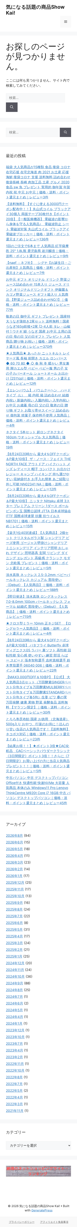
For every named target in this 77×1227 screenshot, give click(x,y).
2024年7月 (14, 997)
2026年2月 (14, 869)
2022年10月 (15, 1070)
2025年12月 (15, 883)
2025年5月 (14, 930)
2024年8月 (14, 990)
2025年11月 (15, 889)
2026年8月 (14, 836)
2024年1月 (14, 1023)
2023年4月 (14, 1050)
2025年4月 (14, 936)
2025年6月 (14, 923)
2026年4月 (14, 856)
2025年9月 (14, 903)
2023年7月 (14, 1044)
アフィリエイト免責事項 (54, 1221)
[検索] (12, 107)
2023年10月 (15, 1037)
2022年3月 (14, 1104)
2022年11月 (15, 1064)
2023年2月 (14, 1057)
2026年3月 (14, 862)
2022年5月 (14, 1091)
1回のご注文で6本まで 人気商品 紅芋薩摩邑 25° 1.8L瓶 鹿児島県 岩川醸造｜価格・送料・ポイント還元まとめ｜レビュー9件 (37, 251)
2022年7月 (14, 1084)
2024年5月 (14, 1010)
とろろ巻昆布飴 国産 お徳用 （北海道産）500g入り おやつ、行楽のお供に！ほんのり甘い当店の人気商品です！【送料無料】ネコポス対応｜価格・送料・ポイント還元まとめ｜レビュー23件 (38, 729)
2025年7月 (14, 916)
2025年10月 (15, 896)
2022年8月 (14, 1077)
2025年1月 (14, 956)
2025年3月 (14, 943)
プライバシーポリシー (22, 1221)
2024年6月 (14, 1003)
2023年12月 (15, 1030)
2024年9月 (14, 983)
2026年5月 (14, 849)
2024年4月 (14, 1017)
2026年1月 (14, 876)
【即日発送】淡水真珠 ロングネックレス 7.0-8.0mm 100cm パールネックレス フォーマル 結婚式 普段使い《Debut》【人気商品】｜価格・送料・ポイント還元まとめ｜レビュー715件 (38, 607)
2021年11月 (14, 1111)
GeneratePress (42, 1210)
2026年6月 (14, 842)
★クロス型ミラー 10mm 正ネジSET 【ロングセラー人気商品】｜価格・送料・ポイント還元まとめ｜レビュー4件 (38, 628)
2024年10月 (15, 976)
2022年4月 (14, 1097)
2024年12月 (15, 963)
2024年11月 (15, 970)
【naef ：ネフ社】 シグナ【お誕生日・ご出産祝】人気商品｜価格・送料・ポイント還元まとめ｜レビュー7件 (38, 268)
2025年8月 (14, 909)
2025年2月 (14, 950)
